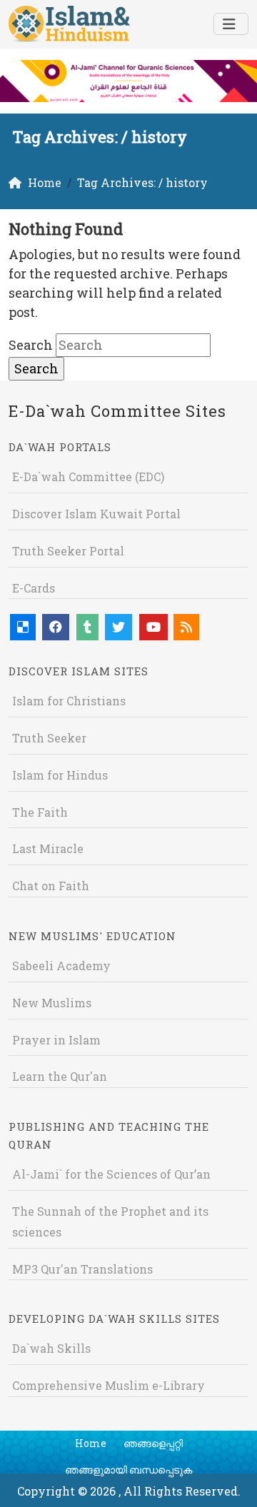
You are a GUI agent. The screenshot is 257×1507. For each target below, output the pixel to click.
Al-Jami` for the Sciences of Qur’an (111, 1173)
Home (90, 1443)
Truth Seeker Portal (68, 550)
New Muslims (51, 1002)
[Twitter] (118, 627)
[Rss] (186, 627)
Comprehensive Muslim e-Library (108, 1385)
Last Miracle (48, 848)
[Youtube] (153, 627)
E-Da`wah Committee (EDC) (88, 476)
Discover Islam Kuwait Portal (96, 513)
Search (31, 344)
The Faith (40, 812)
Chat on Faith (50, 885)
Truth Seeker (49, 737)
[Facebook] (55, 627)
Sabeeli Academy (61, 965)
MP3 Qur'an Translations (82, 1268)
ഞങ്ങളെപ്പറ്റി (153, 1443)
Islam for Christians (69, 700)
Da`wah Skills (51, 1348)
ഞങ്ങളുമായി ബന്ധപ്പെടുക (128, 1469)
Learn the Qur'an (59, 1076)
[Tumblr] (87, 627)
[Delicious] (23, 627)
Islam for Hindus (60, 774)
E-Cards (33, 587)
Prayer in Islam (56, 1039)
